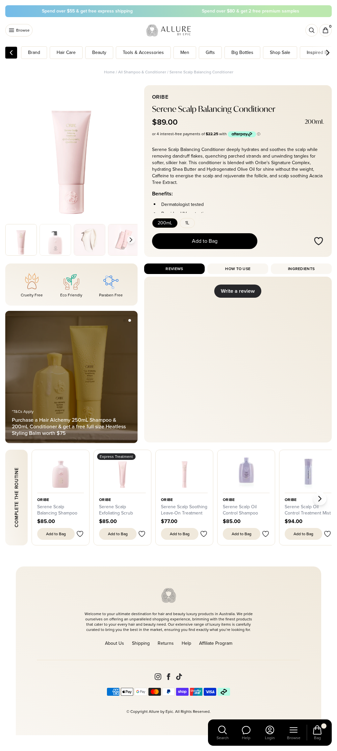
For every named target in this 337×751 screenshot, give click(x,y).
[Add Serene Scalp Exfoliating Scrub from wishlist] (142, 534)
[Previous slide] (12, 240)
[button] (124, 320)
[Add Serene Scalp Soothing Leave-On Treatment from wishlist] (204, 534)
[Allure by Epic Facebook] (168, 676)
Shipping (141, 643)
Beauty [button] (99, 52)
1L (187, 222)
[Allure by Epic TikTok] (179, 676)
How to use (237, 269)
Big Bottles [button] (242, 52)
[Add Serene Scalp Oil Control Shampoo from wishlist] (266, 534)
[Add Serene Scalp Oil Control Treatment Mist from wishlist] (327, 534)
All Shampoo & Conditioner (142, 72)
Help (186, 643)
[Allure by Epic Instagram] (158, 676)
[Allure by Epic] (169, 30)
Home (109, 72)
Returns (166, 643)
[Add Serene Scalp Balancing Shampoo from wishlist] (80, 534)
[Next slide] (131, 240)
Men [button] (184, 52)
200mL (165, 222)
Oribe (105, 499)
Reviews (174, 269)
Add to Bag (205, 241)
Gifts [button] (210, 52)
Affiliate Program (215, 643)
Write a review (238, 291)
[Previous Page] (11, 53)
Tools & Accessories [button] (143, 52)
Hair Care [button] (66, 52)
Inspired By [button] (318, 52)
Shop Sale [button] (280, 52)
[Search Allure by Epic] (311, 30)
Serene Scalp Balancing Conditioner (201, 72)
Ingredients (301, 269)
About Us (114, 643)
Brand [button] (34, 52)
